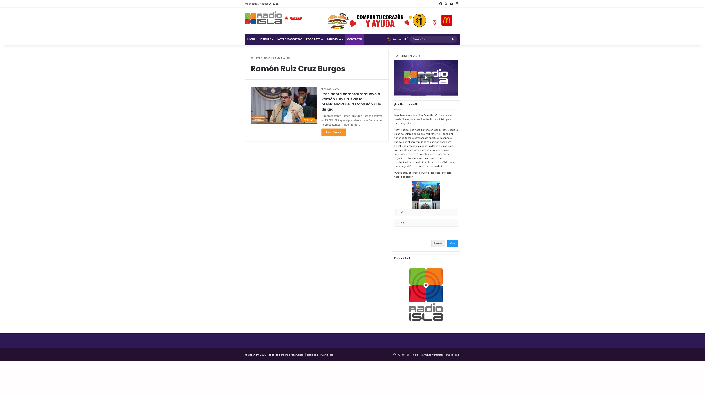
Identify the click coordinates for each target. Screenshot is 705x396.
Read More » (333, 132)
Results (438, 243)
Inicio (251, 39)
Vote (452, 243)
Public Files (452, 354)
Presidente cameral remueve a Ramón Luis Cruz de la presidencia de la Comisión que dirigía (351, 101)
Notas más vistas (289, 39)
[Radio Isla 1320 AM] (263, 17)
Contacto (354, 39)
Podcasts (313, 39)
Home (257, 57)
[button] (426, 195)
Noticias (265, 39)
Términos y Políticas (432, 354)
